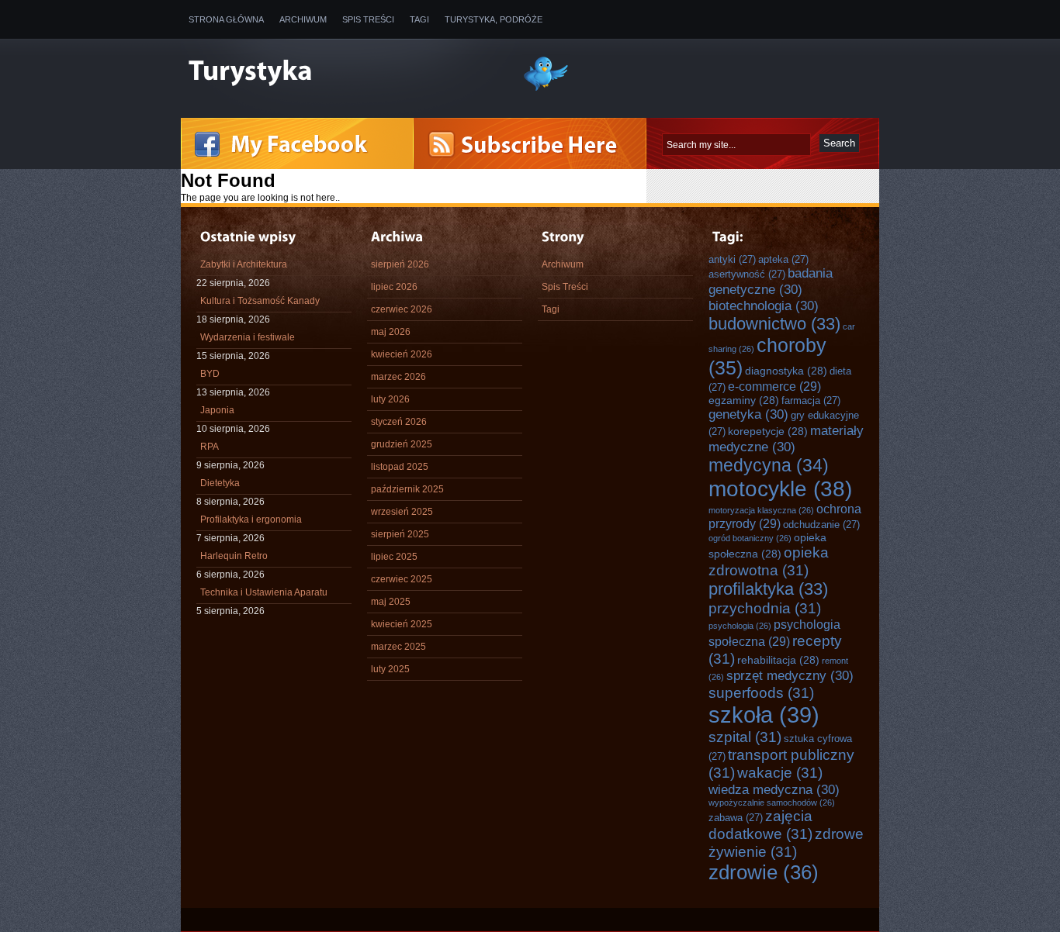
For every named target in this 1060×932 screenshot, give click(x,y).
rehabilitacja (778, 660)
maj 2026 (390, 331)
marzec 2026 (398, 376)
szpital (744, 736)
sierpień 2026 (400, 264)
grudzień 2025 (401, 444)
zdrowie (763, 872)
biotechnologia (763, 305)
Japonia (217, 410)
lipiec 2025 (394, 556)
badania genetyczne (770, 281)
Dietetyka (220, 483)
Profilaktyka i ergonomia (251, 519)
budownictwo (774, 323)
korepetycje (768, 431)
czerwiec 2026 (401, 309)
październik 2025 (407, 489)
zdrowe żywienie (786, 842)
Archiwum (303, 19)
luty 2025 (390, 669)
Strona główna (226, 19)
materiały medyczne (786, 438)
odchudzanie (821, 524)
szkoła (763, 714)
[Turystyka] (344, 72)
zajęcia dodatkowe (760, 824)
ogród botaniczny (750, 538)
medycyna (768, 465)
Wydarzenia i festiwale (247, 337)
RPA (209, 446)
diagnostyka (786, 370)
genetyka (748, 414)
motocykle (780, 488)
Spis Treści (368, 19)
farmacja (810, 400)
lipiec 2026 (394, 286)
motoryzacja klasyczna (761, 510)
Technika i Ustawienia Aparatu (263, 592)
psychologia (739, 625)
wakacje (780, 772)
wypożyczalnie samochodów (771, 802)
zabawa (735, 817)
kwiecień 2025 (401, 624)
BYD (210, 373)
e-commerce (774, 386)
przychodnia (764, 607)
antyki (732, 259)
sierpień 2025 (400, 534)
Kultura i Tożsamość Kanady (260, 300)
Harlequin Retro (234, 556)
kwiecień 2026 (401, 354)
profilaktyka (768, 589)
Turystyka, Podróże (493, 19)
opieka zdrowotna (768, 561)
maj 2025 (390, 601)
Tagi (419, 19)
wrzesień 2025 (402, 511)
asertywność (746, 274)
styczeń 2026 (399, 421)
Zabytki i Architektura (243, 264)
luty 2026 (390, 399)
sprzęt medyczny (790, 675)
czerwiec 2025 (401, 579)
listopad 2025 (399, 466)
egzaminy (743, 400)
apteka (783, 259)
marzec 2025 (398, 646)
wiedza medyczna (774, 789)
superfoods (761, 692)
